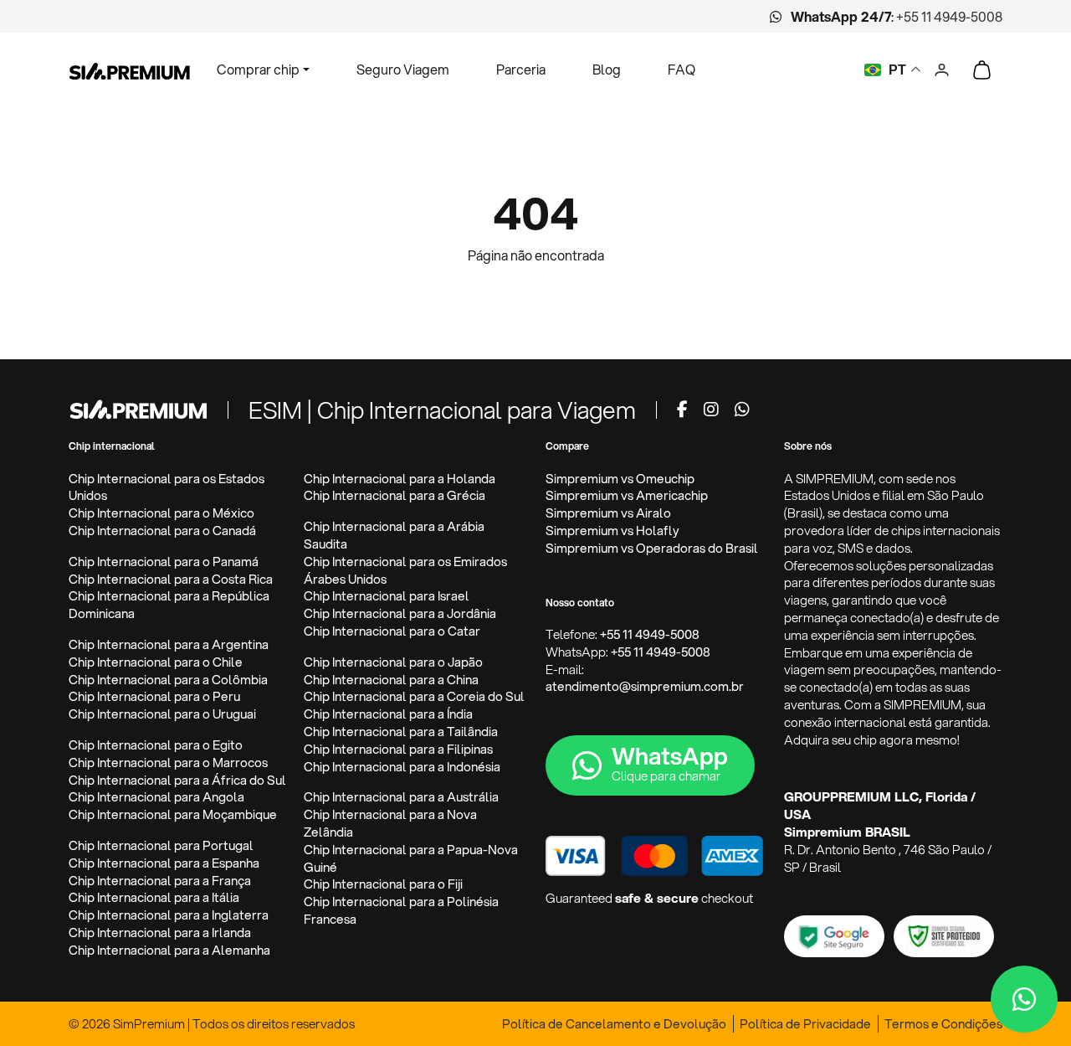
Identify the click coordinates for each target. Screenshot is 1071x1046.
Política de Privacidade (805, 1024)
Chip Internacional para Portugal (161, 845)
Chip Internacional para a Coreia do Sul (414, 696)
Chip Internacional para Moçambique (173, 814)
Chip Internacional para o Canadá (162, 530)
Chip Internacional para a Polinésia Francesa (401, 910)
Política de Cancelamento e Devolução (614, 1024)
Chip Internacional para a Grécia (394, 495)
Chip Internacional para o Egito (156, 745)
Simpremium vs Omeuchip (620, 478)
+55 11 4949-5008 (949, 16)
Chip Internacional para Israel (386, 596)
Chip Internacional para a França (160, 880)
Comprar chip (258, 69)
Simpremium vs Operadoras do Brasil (652, 548)
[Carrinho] (981, 69)
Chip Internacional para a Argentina (169, 644)
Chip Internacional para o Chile (156, 662)
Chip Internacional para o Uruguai (162, 714)
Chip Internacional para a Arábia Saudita (394, 535)
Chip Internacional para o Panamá (164, 561)
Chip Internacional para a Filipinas (398, 749)
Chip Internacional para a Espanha (164, 863)
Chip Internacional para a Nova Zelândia (390, 823)
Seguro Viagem (402, 69)
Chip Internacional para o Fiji (383, 884)
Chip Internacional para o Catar (392, 631)
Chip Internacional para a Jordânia (400, 613)
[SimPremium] (138, 408)
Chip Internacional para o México (161, 513)
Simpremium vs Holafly (612, 530)
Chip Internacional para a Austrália (401, 797)
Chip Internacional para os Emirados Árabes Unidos (405, 570)
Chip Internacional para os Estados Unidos (166, 487)
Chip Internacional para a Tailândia (401, 731)
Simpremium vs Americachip (627, 495)
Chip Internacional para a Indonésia (402, 766)
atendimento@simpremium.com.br (645, 686)
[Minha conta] (941, 67)
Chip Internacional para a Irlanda (160, 932)
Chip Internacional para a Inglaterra (169, 915)
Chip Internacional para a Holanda (399, 478)
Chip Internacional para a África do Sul (177, 780)
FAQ (681, 69)
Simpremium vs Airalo (608, 513)
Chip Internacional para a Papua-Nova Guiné (411, 858)
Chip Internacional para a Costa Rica (171, 579)
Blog (606, 69)
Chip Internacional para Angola (156, 797)
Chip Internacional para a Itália (154, 897)
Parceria (521, 69)
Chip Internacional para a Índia (388, 714)
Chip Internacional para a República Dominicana (169, 604)
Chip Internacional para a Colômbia (168, 679)
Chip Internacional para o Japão (393, 662)
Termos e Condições (943, 1024)
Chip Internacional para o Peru (154, 696)
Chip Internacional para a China (391, 679)
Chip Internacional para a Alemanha (169, 950)
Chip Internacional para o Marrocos (168, 762)
